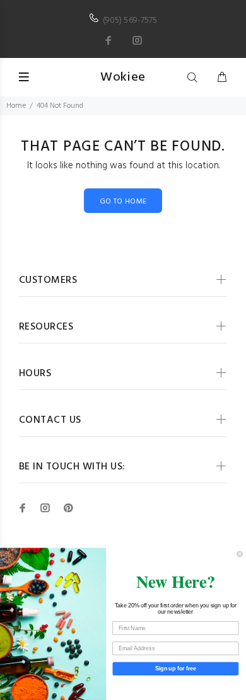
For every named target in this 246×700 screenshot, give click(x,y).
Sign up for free (175, 668)
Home (16, 106)
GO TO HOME (123, 201)
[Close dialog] (239, 554)
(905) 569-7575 (130, 20)
